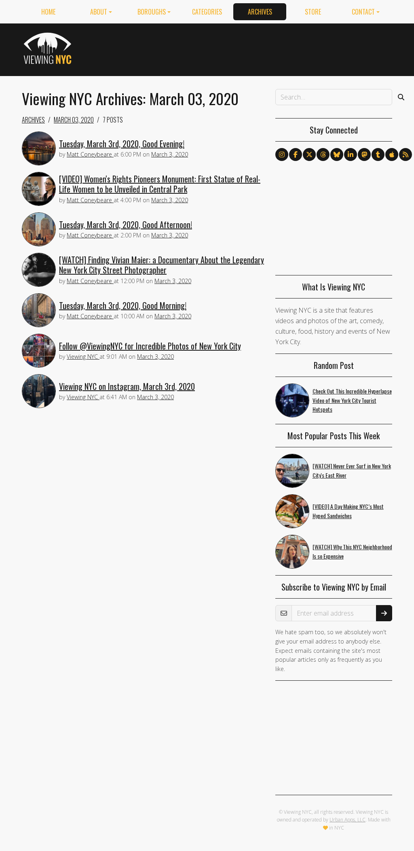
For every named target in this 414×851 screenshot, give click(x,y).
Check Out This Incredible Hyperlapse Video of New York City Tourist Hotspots (352, 400)
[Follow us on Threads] (323, 154)
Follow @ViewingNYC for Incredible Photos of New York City (150, 346)
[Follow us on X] (309, 154)
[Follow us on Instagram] (281, 154)
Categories (207, 12)
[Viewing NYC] (49, 48)
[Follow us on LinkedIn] (350, 154)
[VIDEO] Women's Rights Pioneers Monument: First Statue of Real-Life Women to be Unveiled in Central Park (159, 184)
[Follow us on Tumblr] (378, 154)
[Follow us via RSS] (405, 154)
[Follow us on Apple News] (391, 154)
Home (48, 12)
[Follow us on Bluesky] (336, 154)
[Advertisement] (245, 48)
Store (313, 12)
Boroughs (151, 12)
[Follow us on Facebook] (295, 154)
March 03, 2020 (74, 120)
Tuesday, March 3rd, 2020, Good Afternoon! (125, 224)
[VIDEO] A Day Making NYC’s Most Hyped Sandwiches (348, 511)
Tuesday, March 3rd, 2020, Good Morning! (122, 305)
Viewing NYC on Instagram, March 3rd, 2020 (127, 386)
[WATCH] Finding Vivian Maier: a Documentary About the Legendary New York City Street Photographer (161, 265)
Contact (363, 12)
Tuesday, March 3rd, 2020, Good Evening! (121, 144)
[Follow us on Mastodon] (364, 154)
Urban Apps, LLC (347, 819)
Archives (260, 12)
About (98, 12)
